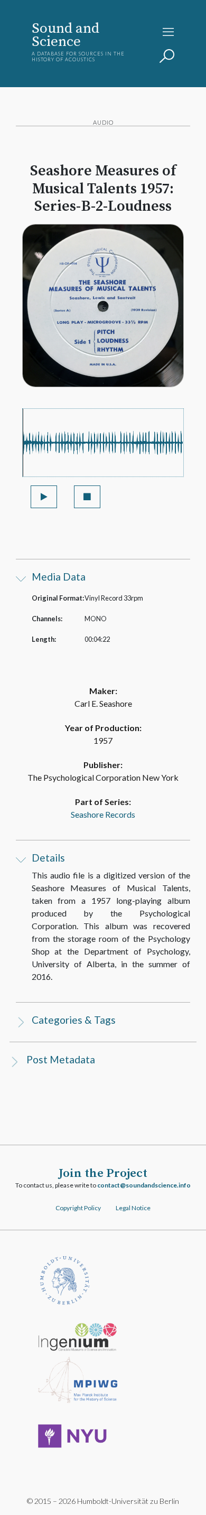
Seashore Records (103, 814)
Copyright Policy (78, 1208)
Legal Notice (133, 1208)
